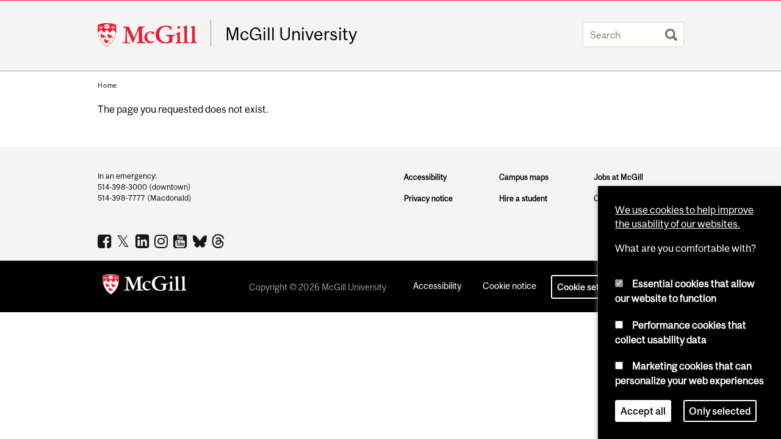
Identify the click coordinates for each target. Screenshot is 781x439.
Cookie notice (509, 285)
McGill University (291, 34)
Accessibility (425, 177)
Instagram (162, 241)
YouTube (181, 241)
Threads (219, 241)
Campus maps (524, 177)
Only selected (720, 410)
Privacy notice (428, 198)
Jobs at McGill (618, 177)
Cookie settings (588, 287)
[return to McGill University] (144, 286)
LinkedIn (143, 241)
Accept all (643, 410)
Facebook (106, 241)
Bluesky (200, 240)
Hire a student (523, 198)
